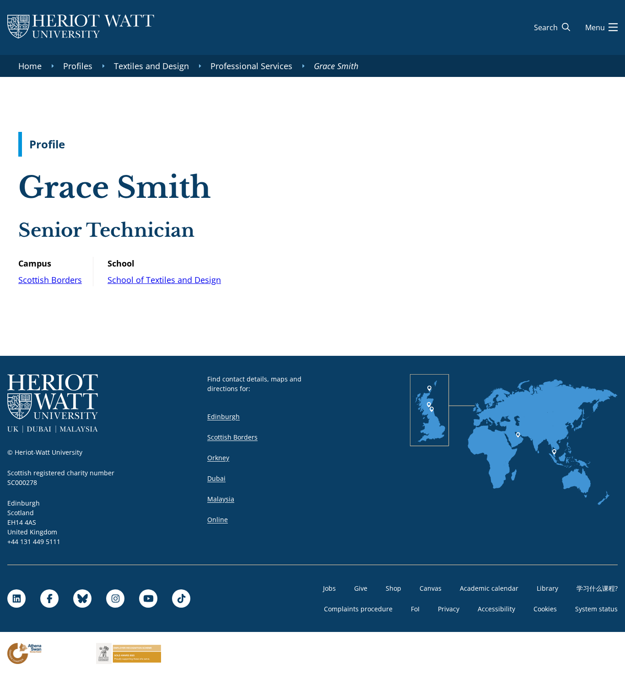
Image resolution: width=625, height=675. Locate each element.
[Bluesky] (82, 598)
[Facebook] (49, 598)
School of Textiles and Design (164, 279)
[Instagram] (115, 598)
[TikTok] (181, 598)
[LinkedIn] (16, 598)
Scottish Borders (50, 279)
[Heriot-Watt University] (80, 27)
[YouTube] (148, 598)
